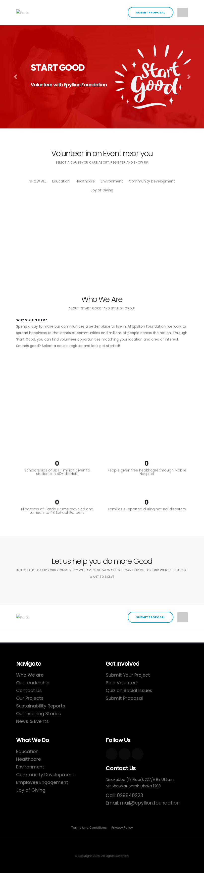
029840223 (130, 795)
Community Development (152, 181)
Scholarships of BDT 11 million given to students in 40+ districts (57, 471)
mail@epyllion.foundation (150, 803)
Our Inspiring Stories (38, 713)
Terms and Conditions (89, 827)
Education (61, 181)
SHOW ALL (37, 181)
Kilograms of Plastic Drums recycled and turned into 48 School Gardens (57, 510)
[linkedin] (138, 754)
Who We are (30, 675)
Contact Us (29, 690)
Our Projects (30, 698)
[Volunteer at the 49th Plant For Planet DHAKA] (147, 244)
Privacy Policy (122, 827)
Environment (112, 181)
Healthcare (85, 181)
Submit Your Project (128, 675)
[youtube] (125, 754)
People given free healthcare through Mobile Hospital (146, 471)
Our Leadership (33, 683)
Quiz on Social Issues (129, 690)
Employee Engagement (42, 782)
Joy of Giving (102, 190)
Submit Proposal (150, 12)
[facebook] (112, 754)
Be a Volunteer (122, 683)
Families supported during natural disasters (147, 509)
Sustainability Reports (40, 706)
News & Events (32, 721)
